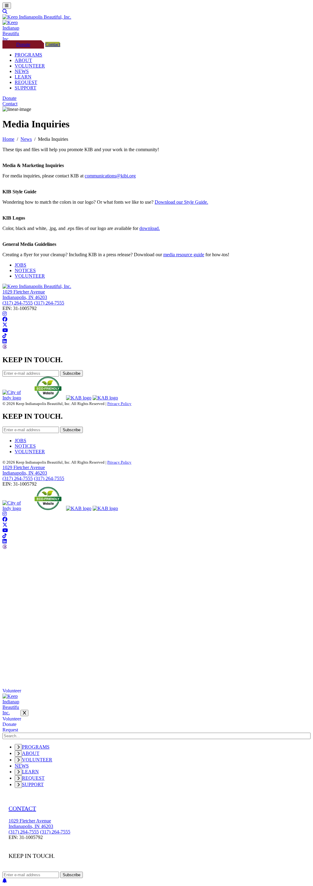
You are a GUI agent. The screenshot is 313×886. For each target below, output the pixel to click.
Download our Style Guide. (181, 202)
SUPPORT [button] (25, 87)
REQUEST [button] (26, 82)
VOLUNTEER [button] (30, 65)
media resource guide (183, 254)
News (26, 139)
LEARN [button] (23, 76)
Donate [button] (23, 44)
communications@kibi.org (110, 175)
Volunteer (11, 690)
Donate (9, 724)
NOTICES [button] (25, 270)
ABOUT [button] (23, 60)
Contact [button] (52, 44)
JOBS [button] (20, 265)
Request (10, 729)
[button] (6, 5)
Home (8, 139)
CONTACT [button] (22, 808)
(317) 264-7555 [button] (17, 302)
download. (149, 228)
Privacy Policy (119, 403)
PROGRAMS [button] (28, 54)
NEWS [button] (22, 71)
